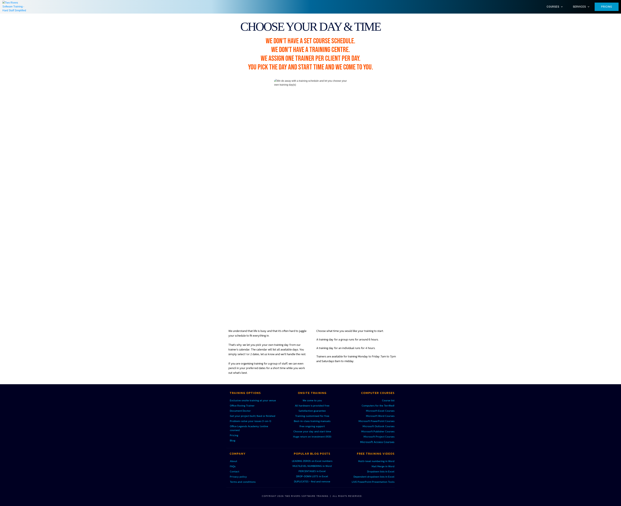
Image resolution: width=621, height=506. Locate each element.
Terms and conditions (243, 482)
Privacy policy (238, 477)
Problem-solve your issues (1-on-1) (250, 421)
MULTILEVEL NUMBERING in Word (312, 466)
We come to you (312, 400)
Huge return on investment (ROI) (312, 436)
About (233, 461)
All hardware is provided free (312, 405)
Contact (234, 471)
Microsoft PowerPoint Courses (376, 421)
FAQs (232, 466)
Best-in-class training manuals (312, 421)
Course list (388, 400)
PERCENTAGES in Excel (312, 471)
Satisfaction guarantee (312, 411)
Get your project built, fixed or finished (252, 416)
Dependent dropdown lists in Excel (374, 477)
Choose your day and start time (312, 431)
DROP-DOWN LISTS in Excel (312, 476)
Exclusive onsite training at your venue (253, 400)
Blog (232, 440)
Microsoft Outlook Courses (378, 426)
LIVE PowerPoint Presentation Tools (373, 482)
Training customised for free (312, 416)
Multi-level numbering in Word (376, 461)
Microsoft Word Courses (380, 416)
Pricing (234, 435)
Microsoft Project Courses (379, 436)
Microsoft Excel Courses (380, 411)
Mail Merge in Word (383, 466)
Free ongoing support (312, 426)
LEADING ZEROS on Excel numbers (312, 461)
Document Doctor (240, 411)
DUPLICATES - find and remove (312, 481)
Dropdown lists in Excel (380, 471)
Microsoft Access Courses (377, 442)
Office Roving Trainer (242, 405)
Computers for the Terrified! (378, 405)
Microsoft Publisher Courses (377, 431)
